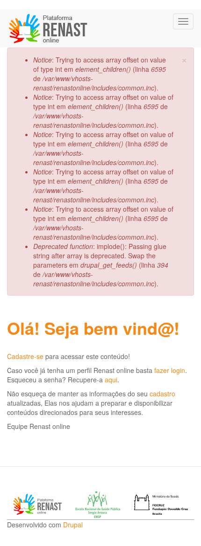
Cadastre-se (25, 356)
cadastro (162, 393)
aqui (111, 379)
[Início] (48, 28)
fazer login (169, 370)
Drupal (73, 524)
